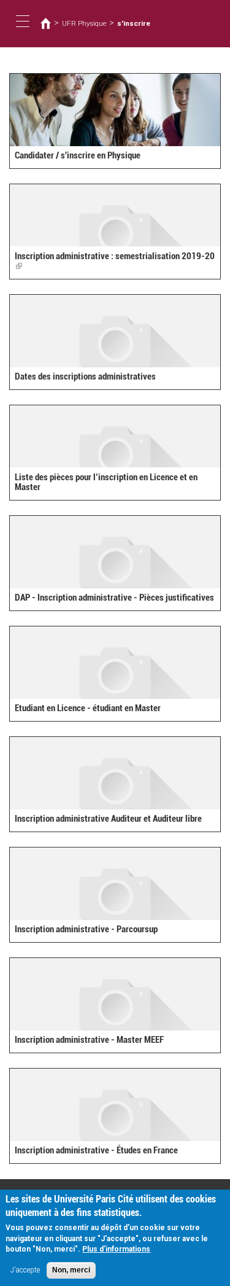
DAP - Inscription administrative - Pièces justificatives (114, 597)
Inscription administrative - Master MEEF (89, 1039)
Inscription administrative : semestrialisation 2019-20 (115, 261)
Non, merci (71, 1270)
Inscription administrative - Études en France (96, 1150)
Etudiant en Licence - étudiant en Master (88, 708)
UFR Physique (84, 23)
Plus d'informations (116, 1249)
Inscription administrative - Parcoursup (86, 929)
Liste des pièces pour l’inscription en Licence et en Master (106, 482)
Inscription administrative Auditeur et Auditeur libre (108, 818)
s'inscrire (133, 23)
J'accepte (25, 1270)
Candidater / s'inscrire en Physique (77, 155)
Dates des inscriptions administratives (85, 376)
